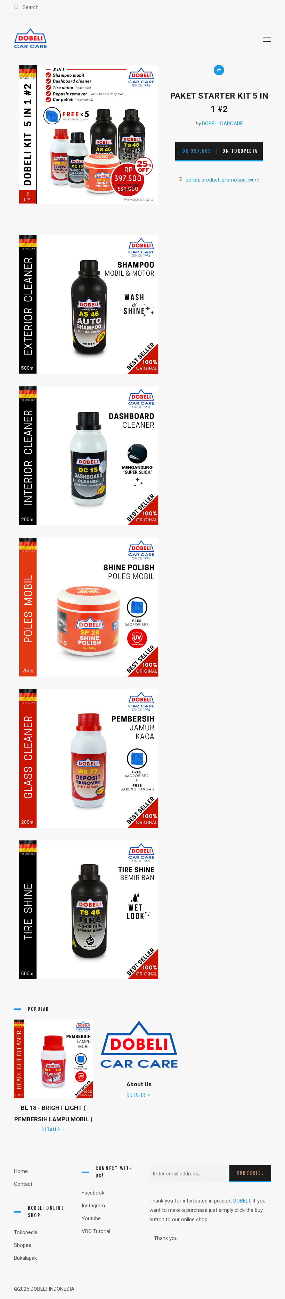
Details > (53, 1129)
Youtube (91, 1218)
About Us (139, 1084)
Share (219, 70)
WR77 (253, 180)
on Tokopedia (219, 151)
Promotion (234, 180)
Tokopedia (26, 1232)
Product (210, 180)
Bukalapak (25, 1258)
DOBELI (241, 1201)
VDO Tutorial (96, 1231)
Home (21, 1171)
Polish (192, 180)
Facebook (93, 1193)
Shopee (22, 1245)
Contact (23, 1184)
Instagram (93, 1205)
